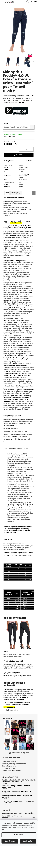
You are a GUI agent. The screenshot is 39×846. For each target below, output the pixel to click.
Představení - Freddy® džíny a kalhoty (16, 791)
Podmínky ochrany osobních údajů (14, 764)
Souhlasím (27, 841)
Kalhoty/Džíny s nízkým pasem (13, 816)
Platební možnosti (8, 768)
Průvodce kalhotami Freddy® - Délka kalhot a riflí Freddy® (18, 802)
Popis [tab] (7, 193)
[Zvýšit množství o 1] (31, 149)
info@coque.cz (9, 707)
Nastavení (18, 835)
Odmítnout (10, 841)
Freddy (12, 136)
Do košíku (20, 155)
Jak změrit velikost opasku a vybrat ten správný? (17, 796)
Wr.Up (6, 261)
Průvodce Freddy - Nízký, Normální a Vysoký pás (16, 786)
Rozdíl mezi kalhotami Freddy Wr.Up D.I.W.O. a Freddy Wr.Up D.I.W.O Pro (19, 780)
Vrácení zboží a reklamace (11, 771)
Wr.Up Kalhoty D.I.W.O (12, 318)
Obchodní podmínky (9, 766)
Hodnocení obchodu (9, 761)
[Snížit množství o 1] (21, 149)
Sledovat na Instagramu (20, 753)
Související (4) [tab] (16, 193)
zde (3, 830)
